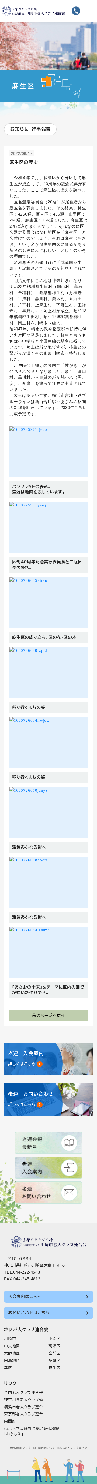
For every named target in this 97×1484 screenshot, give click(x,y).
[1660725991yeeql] (48, 527)
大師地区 (12, 1353)
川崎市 (10, 1339)
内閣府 (10, 1421)
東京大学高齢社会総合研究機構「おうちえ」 (32, 1431)
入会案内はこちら (24, 1296)
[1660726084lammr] (48, 952)
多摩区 (54, 1360)
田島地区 (12, 1360)
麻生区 (54, 1368)
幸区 (8, 1368)
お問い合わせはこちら (29, 1313)
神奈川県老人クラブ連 (23, 1400)
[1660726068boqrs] (48, 882)
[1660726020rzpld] (48, 672)
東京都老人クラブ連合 (23, 1414)
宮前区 (54, 1353)
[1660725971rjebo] (48, 451)
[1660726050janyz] (48, 812)
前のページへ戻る (48, 1015)
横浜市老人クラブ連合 (23, 1407)
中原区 (54, 1339)
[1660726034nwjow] (48, 742)
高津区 (54, 1346)
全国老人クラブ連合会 (23, 1392)
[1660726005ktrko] (48, 602)
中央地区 (12, 1346)
